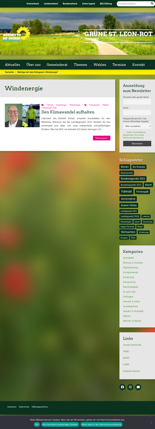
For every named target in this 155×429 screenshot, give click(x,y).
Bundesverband (70, 3)
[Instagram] (130, 387)
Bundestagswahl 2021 (133, 178)
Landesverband (51, 3)
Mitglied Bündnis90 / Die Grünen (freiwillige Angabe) (135, 120)
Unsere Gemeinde (132, 344)
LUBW (126, 364)
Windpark (124, 238)
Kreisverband (33, 3)
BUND (126, 357)
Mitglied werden (131, 370)
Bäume (148, 184)
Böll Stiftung (106, 3)
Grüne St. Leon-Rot (118, 34)
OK (36, 424)
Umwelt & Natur (131, 301)
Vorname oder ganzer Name (135, 97)
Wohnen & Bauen (132, 320)
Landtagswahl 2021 (129, 211)
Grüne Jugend (88, 3)
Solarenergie (61, 105)
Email (125, 107)
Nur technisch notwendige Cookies (60, 424)
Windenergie (75, 105)
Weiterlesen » (101, 138)
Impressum (11, 407)
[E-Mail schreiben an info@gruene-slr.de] (138, 387)
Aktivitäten (128, 257)
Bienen (125, 166)
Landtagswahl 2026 (130, 216)
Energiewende (130, 272)
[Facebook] (122, 387)
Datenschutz (24, 407)
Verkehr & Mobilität (133, 311)
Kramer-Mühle (129, 205)
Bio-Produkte (139, 166)
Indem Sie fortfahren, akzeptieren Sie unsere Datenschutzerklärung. (134, 135)
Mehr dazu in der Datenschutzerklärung (101, 424)
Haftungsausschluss (40, 407)
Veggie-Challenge (127, 226)
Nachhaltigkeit (130, 286)
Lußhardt (146, 216)
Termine (119, 65)
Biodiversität (127, 172)
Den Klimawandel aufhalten (67, 112)
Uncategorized (130, 306)
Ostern (137, 222)
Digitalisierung (130, 267)
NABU (126, 351)
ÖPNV (133, 238)
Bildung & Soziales (133, 262)
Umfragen (128, 296)
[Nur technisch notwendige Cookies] (151, 422)
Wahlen (106, 105)
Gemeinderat (128, 198)
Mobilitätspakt (125, 222)
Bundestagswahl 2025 (131, 184)
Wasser (140, 226)
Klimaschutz (94, 105)
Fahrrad (50, 105)
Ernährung (128, 277)
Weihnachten (128, 231)
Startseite (9, 72)
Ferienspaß (142, 191)
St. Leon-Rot (129, 291)
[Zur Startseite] (16, 40)
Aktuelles (12, 65)
